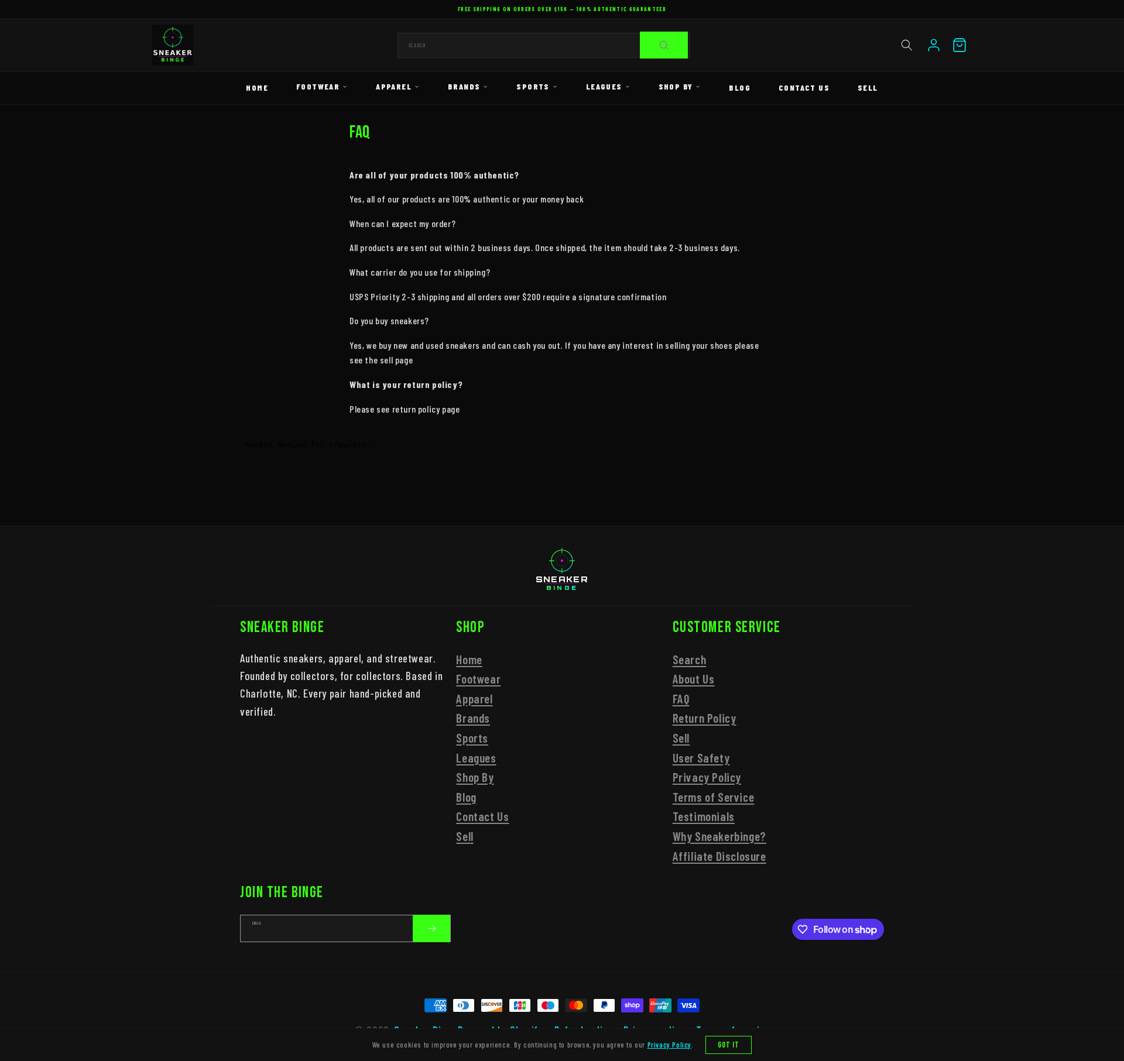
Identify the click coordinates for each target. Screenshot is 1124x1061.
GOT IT (729, 1045)
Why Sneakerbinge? (719, 836)
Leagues (604, 86)
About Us (694, 678)
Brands (464, 86)
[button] (907, 45)
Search (690, 659)
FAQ (681, 698)
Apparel (394, 86)
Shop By (676, 86)
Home (257, 87)
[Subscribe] (431, 928)
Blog (740, 87)
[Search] (664, 45)
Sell (868, 87)
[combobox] (543, 45)
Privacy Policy (707, 777)
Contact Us (804, 87)
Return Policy (704, 717)
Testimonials (704, 816)
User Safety (701, 757)
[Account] (933, 45)
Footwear (318, 86)
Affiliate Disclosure (719, 856)
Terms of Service (714, 796)
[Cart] (959, 45)
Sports (532, 86)
